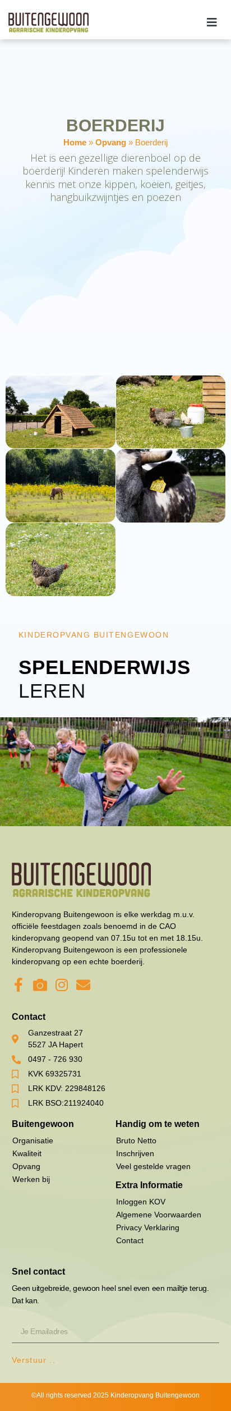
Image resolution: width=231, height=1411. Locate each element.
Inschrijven (135, 1153)
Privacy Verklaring (147, 1227)
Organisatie (32, 1140)
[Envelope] (83, 985)
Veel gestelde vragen (153, 1166)
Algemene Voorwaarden (158, 1214)
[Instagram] (62, 985)
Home (74, 142)
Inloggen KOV (140, 1201)
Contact (130, 1240)
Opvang (110, 142)
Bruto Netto (136, 1140)
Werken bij (31, 1179)
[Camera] (40, 985)
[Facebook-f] (19, 985)
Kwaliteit (26, 1153)
